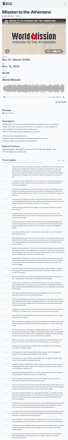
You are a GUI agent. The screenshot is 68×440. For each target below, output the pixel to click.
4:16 (6, 283)
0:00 (6, 167)
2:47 (6, 238)
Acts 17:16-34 (8, 113)
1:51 (6, 207)
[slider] (27, 97)
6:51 (6, 352)
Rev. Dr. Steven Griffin (16, 59)
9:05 (6, 419)
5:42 (6, 321)
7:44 (6, 378)
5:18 (6, 309)
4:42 (6, 293)
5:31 (6, 315)
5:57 (6, 329)
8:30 (6, 403)
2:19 (6, 221)
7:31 (6, 372)
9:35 (6, 433)
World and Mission (8, 149)
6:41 (6, 346)
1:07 (6, 189)
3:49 (6, 268)
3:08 (6, 248)
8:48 (6, 411)
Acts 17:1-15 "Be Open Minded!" (41, 149)
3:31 (6, 258)
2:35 (6, 232)
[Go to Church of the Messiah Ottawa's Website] (7, 3)
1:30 (6, 199)
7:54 (6, 385)
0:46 (6, 181)
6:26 (6, 340)
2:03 (6, 213)
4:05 (6, 276)
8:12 (6, 393)
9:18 (6, 425)
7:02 (6, 358)
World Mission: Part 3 (23, 149)
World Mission (11, 79)
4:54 (6, 299)
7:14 (6, 364)
